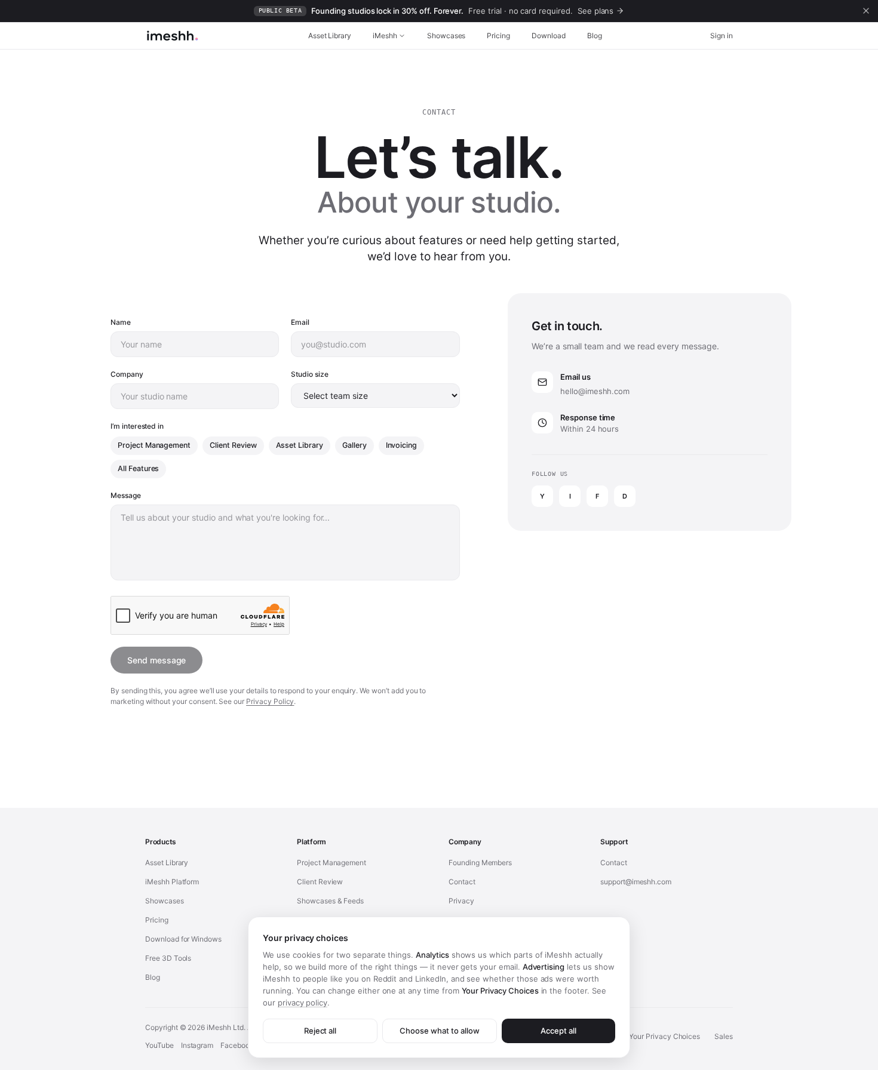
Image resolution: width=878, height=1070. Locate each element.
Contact (462, 881)
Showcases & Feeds (330, 900)
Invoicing (401, 445)
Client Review (233, 445)
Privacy (461, 900)
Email (300, 322)
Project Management (154, 445)
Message (125, 495)
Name (120, 322)
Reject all (320, 1030)
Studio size (309, 374)
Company (126, 374)
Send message (156, 660)
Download (549, 35)
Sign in (721, 35)
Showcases (446, 35)
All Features (138, 468)
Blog (594, 35)
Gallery (354, 445)
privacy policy (302, 1002)
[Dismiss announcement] (866, 11)
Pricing (498, 35)
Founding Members (480, 862)
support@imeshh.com (635, 881)
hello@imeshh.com (595, 391)
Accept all (558, 1030)
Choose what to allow (439, 1030)
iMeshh (385, 35)
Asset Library (329, 35)
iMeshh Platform (172, 881)
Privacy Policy (270, 701)
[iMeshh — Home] (172, 35)
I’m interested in (137, 426)
